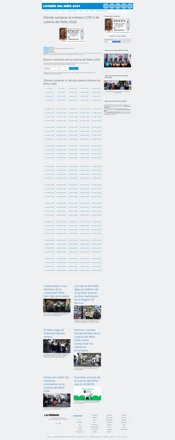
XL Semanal (124, 420)
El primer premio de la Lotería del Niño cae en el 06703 (87, 380)
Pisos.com (124, 415)
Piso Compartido (109, 420)
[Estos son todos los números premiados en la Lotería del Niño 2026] (57, 400)
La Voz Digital (94, 429)
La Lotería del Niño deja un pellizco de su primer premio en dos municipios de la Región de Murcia (86, 294)
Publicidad (105, 436)
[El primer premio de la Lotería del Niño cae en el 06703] (88, 393)
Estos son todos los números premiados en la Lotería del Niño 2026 (56, 384)
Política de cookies (122, 436)
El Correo (80, 427)
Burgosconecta (109, 417)
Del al (49, 88)
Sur (94, 422)
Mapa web (112, 436)
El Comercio (94, 417)
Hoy (80, 424)
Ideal (94, 420)
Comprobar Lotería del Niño (117, 36)
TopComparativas (124, 429)
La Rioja (80, 429)
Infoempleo (109, 422)
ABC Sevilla (79, 422)
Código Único (124, 422)
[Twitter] (59, 423)
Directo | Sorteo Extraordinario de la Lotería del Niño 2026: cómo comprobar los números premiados (87, 340)
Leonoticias (109, 415)
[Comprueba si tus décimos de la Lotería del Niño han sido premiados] (57, 305)
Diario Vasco (94, 415)
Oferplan (109, 431)
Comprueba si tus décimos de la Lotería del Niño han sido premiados (56, 291)
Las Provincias (94, 424)
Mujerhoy (124, 417)
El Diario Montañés (94, 427)
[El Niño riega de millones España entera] (57, 346)
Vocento (77, 416)
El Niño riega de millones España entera (54, 333)
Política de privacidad (95, 436)
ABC (80, 420)
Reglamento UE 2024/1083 (61, 436)
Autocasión (109, 429)
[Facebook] (56, 423)
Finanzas (109, 427)
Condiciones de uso (82, 436)
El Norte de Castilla (80, 431)
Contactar (49, 436)
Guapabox (109, 424)
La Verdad (51, 415)
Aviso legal (73, 436)
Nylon (124, 424)
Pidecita (124, 427)
